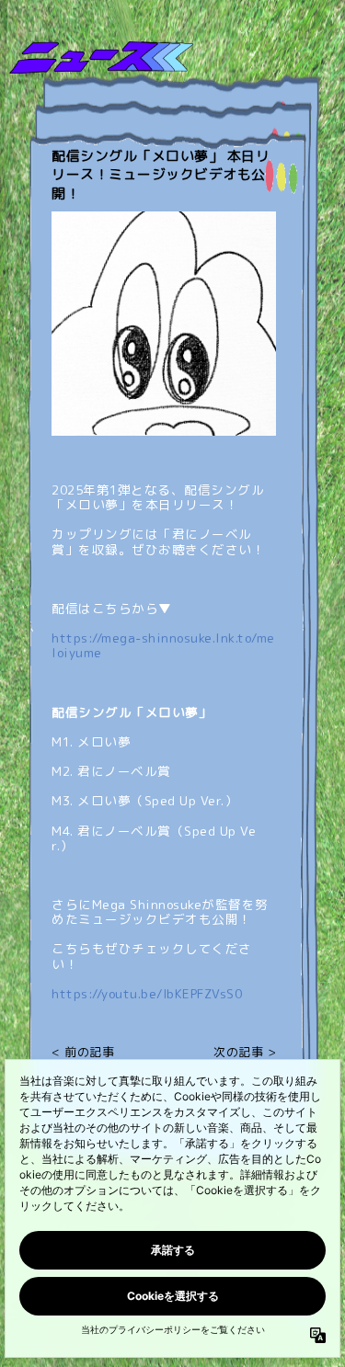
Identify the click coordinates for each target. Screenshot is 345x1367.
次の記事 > (244, 1052)
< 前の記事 (83, 1052)
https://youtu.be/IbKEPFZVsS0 (147, 993)
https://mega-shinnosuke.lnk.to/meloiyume (163, 645)
